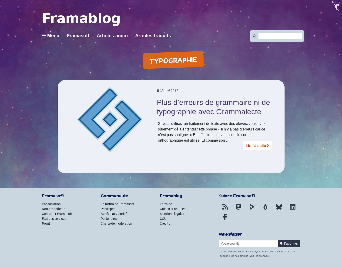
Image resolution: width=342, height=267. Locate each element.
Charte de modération (116, 223)
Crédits (165, 223)
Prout (46, 223)
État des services (54, 218)
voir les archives (259, 255)
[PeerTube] (252, 209)
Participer (108, 209)
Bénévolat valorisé (114, 214)
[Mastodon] (238, 209)
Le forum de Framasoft (117, 204)
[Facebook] (225, 220)
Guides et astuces (172, 209)
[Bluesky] (279, 209)
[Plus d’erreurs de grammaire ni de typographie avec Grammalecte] (109, 121)
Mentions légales (172, 214)
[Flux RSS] (225, 209)
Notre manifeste (53, 209)
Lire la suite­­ (256, 146)
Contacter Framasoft (57, 214)
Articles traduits (153, 35)
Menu (53, 35)
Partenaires (109, 218)
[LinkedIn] (292, 209)
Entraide (166, 204)
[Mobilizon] (265, 209)
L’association (51, 204)
